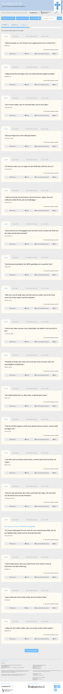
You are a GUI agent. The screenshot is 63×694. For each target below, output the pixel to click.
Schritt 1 (5, 25)
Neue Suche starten (31, 650)
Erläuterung (12, 53)
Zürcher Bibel (44, 36)
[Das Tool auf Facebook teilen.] (55, 687)
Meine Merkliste (35, 18)
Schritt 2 (14, 25)
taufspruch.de (12, 3)
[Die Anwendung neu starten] (58, 13)
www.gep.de (3, 668)
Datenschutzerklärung (4, 660)
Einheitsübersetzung (31, 36)
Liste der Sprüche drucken (22, 18)
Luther (6, 36)
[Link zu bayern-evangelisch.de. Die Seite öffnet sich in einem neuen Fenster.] (45, 13)
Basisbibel (15, 36)
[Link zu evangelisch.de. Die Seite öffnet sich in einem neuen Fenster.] (35, 13)
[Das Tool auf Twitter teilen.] (58, 687)
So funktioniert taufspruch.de (8, 18)
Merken (27, 53)
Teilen (55, 53)
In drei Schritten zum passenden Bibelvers (13, 6)
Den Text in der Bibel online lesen (42, 53)
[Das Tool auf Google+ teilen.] (55, 691)
